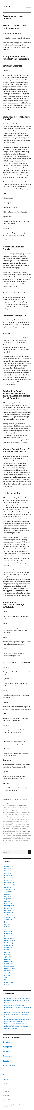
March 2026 (8, 875)
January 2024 (8, 936)
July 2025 (7, 894)
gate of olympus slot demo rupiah (21, 823)
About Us (6, 1092)
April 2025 (7, 901)
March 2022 (8, 980)
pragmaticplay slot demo (18, 831)
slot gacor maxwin (9, 1065)
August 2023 (8, 947)
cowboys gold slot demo (9, 809)
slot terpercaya (7, 1047)
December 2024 (9, 910)
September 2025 (9, 889)
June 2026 (7, 868)
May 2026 (7, 871)
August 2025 (8, 892)
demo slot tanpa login (13, 819)
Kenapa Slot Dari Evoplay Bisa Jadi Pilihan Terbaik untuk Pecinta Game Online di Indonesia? (16, 1026)
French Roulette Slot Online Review (15, 27)
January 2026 (8, 880)
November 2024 (9, 912)
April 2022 (7, 977)
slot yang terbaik (16, 838)
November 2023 (9, 940)
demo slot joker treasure (18, 814)
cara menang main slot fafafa (22, 807)
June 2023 (7, 952)
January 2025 (8, 908)
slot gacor (6, 1060)
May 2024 (7, 926)
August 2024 (8, 919)
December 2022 (9, 966)
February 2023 (9, 961)
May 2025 (7, 899)
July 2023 (7, 950)
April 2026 (7, 873)
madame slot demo (19, 826)
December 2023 (9, 938)
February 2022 (9, 982)
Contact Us (6, 1096)
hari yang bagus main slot (22, 824)
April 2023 (7, 957)
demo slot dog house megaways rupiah (19, 810)
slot (4, 1074)
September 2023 (9, 945)
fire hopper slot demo (10, 821)
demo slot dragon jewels (9, 812)
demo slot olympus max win (15, 816)
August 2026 (8, 866)
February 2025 (9, 906)
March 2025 (8, 903)
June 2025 (7, 896)
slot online (6, 1042)
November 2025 (9, 885)
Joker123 (5, 1070)
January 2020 (8, 984)
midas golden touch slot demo (19, 828)
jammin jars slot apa (8, 826)
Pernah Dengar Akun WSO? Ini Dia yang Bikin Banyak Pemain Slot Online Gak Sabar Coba (17, 1000)
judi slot (5, 1079)
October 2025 (8, 887)
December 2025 (9, 882)
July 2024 (7, 922)
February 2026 (9, 878)
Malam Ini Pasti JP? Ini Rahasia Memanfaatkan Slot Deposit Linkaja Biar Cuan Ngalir (17, 1007)
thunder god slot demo (12, 840)
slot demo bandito (13, 833)
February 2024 (9, 933)
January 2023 (8, 964)
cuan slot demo (20, 809)
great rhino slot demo (8, 824)
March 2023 (8, 959)
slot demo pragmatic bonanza (11, 835)
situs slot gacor (8, 1056)
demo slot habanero (21, 812)
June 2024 (7, 924)
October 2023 (8, 943)
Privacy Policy (7, 1100)
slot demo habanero (24, 833)
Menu (28, 6)
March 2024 (8, 931)
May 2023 (7, 954)
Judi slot (5, 1084)
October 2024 (8, 915)
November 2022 (9, 968)
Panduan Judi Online (16, 803)
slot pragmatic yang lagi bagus (15, 837)
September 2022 (9, 973)
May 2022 (7, 975)
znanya (6, 6)
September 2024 (9, 917)
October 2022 (8, 970)
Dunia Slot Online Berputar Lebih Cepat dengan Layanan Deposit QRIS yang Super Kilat (17, 1014)
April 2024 (7, 929)
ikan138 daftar (7, 1051)
